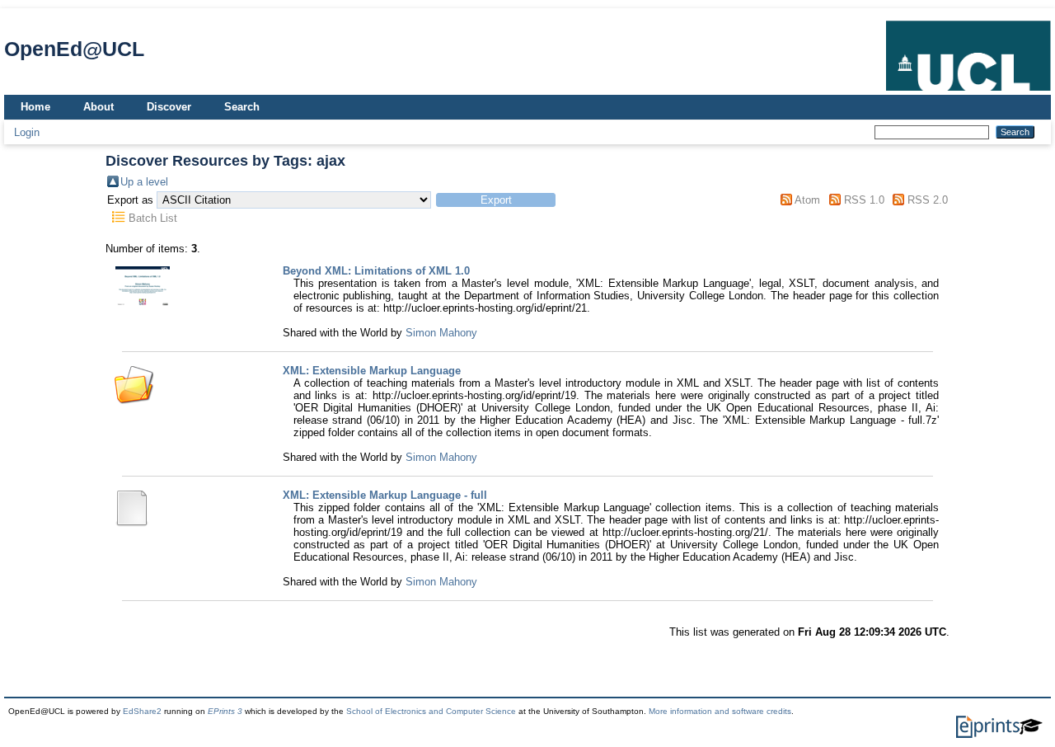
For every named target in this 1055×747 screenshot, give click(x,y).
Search (242, 107)
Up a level (144, 182)
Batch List (153, 218)
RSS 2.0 (927, 200)
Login (27, 132)
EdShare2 (142, 711)
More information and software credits (720, 711)
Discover (169, 107)
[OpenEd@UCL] (968, 91)
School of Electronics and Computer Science (431, 711)
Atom (807, 200)
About (98, 107)
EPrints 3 (225, 711)
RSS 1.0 (864, 200)
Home (35, 107)
